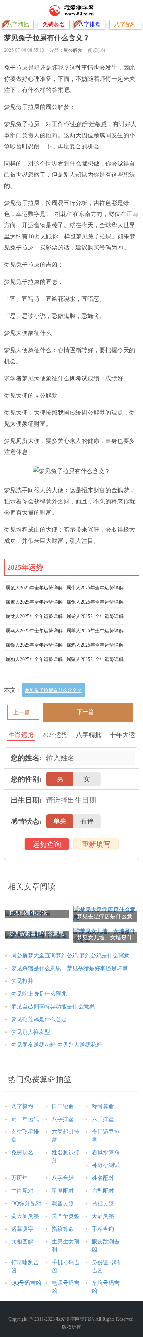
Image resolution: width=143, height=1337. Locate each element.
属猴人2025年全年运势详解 (34, 645)
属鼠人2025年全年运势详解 (34, 588)
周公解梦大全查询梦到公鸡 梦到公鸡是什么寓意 (70, 956)
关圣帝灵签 (65, 1216)
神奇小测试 (106, 1165)
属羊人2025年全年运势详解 (95, 630)
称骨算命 (103, 1106)
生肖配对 (22, 1191)
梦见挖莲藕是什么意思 (39, 1019)
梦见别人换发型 (30, 1032)
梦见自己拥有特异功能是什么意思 (53, 1007)
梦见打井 (22, 981)
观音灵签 (63, 1203)
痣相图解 (22, 1242)
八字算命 (22, 1106)
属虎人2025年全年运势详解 (34, 602)
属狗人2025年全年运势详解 (34, 659)
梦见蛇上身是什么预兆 (39, 994)
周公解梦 (73, 50)
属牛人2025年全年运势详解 (95, 588)
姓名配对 (103, 1178)
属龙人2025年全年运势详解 (34, 616)
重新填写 (96, 844)
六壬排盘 (103, 1119)
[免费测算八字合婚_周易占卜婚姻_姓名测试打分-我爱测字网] (72, 10)
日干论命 (63, 1106)
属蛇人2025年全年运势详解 (95, 616)
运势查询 (47, 844)
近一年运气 (25, 1119)
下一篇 (85, 712)
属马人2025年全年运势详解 (34, 630)
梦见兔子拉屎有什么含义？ (53, 690)
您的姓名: (26, 758)
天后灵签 (103, 1216)
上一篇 (21, 712)
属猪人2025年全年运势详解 (95, 659)
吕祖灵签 (103, 1203)
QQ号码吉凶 (26, 1283)
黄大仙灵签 (25, 1216)
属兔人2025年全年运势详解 (95, 602)
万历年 (19, 1178)
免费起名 (22, 1153)
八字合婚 (63, 1178)
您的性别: (26, 779)
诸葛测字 (22, 1229)
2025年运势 (25, 567)
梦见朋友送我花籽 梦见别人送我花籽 (56, 1045)
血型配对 (103, 1191)
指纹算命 (63, 1229)
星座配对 (63, 1191)
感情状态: (26, 821)
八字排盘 (63, 1119)
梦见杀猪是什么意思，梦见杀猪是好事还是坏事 (69, 968)
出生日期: (26, 800)
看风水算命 (106, 1153)
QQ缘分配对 (26, 1203)
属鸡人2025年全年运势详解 (95, 645)
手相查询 (103, 1229)
